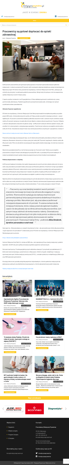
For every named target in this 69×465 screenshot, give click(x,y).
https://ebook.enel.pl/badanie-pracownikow (15, 237)
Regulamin (11, 427)
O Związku (11, 438)
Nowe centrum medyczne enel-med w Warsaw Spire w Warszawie (21, 133)
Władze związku (13, 431)
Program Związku (13, 434)
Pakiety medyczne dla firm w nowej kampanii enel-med (18, 268)
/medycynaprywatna (9, 16)
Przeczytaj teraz (10, 314)
